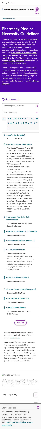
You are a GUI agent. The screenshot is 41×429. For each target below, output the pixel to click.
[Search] (37, 105)
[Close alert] (36, 408)
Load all (20, 323)
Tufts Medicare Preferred (21, 53)
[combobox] (19, 106)
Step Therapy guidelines (14, 61)
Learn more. (15, 338)
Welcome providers (9, 18)
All (4, 119)
